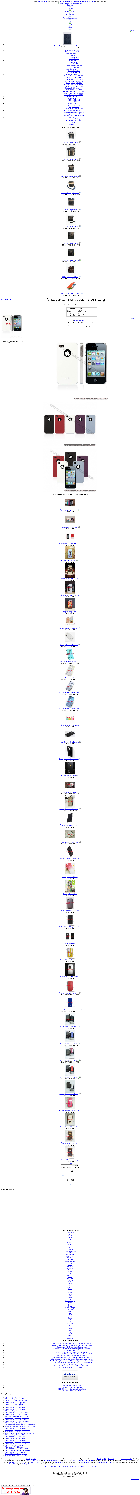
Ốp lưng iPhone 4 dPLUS (70, 877)
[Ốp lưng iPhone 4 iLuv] (70, 892)
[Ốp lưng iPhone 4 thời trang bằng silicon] (70, 724)
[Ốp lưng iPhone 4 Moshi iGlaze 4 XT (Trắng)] (12, 338)
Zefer (70, 1335)
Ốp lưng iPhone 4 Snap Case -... (69, 943)
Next (71, 1163)
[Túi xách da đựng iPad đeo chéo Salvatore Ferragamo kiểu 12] (71, 191)
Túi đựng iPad (13, 1462)
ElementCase (70, 1254)
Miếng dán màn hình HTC (74, 114)
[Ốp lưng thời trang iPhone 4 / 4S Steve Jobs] (70, 594)
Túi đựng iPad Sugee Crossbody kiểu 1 (16, 1400)
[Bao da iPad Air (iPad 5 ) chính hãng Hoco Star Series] (67, 44)
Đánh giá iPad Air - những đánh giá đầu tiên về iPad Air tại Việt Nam (72, 1359)
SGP (70, 1313)
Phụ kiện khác (72, 117)
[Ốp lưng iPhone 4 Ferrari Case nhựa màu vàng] (70, 958)
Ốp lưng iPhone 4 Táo (69, 792)
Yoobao (70, 1333)
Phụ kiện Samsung (72, 74)
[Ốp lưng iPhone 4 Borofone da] (70, 857)
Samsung (70, 1309)
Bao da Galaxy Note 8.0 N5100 (73, 93)
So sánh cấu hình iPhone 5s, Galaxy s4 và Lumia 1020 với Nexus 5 (72, 1366)
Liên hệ (93, 1466)
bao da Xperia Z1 (126, 1459)
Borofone (70, 1242)
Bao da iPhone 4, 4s (74, 71)
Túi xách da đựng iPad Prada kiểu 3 (15, 1406)
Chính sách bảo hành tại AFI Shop (72, 1391)
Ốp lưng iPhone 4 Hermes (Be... (69, 1127)
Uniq (70, 1321)
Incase (70, 1277)
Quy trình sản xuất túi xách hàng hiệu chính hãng (72, 1347)
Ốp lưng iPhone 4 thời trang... (70, 725)
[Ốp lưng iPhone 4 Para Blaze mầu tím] (70, 1059)
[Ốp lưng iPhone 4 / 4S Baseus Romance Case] (70, 626)
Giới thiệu (53, 1466)
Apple (70, 1234)
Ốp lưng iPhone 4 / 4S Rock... (69, 645)
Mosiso (70, 1290)
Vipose (70, 1325)
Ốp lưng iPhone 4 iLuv (70, 894)
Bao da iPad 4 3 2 (73, 62)
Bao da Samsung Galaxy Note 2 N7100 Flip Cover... (20, 1426)
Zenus (70, 1337)
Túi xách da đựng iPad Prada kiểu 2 (15, 1402)
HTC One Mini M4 (74, 100)
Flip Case (70, 1258)
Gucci (70, 1265)
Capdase (70, 1244)
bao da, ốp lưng (31, 1459)
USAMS (70, 1323)
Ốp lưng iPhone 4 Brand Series (68, 842)
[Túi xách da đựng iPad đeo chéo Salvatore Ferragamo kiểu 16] (71, 141)
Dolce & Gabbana (70, 1251)
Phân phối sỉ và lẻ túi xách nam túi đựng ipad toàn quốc (77, 1)
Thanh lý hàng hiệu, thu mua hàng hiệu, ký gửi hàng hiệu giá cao (72, 1343)
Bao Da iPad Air (74, 67)
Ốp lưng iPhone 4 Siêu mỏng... (69, 809)
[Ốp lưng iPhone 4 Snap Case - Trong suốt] (70, 942)
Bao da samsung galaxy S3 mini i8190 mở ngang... (20, 1433)
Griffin (70, 1263)
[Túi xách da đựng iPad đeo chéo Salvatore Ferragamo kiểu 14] (71, 174)
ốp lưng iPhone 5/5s (28, 1464)
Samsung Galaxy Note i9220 (74, 86)
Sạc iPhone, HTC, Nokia (73, 120)
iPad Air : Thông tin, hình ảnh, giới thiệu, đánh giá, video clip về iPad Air (72, 1361)
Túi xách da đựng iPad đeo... (70, 142)
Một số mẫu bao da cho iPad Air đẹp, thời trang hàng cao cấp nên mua (72, 1362)
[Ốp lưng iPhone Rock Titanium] (70, 909)
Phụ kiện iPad (72, 60)
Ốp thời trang (70, 1232)
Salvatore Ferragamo (70, 1308)
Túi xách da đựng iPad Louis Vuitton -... (17, 1419)
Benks (70, 1241)
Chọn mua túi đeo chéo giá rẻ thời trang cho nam (72, 1355)
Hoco (70, 1271)
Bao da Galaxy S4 (32, 1460)
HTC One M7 (74, 102)
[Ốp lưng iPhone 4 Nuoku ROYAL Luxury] (70, 542)
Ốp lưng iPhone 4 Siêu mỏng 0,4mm (16, 1454)
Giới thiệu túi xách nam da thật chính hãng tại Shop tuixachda (71, 1349)
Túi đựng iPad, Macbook (72, 50)
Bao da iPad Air (85, 1462)
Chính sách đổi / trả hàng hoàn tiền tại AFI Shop (71, 1389)
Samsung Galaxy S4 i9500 (74, 77)
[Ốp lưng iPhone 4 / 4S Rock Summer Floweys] (70, 643)
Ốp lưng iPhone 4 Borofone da (69, 858)
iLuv (70, 1273)
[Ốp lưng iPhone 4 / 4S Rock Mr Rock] (70, 707)
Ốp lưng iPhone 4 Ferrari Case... (69, 960)
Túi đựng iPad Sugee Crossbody (14, 1445)
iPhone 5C (74, 55)
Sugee (70, 1316)
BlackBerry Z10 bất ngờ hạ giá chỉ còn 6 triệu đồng (71, 1352)
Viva (70, 1326)
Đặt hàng (135, 318)
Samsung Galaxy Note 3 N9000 (74, 76)
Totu (70, 1320)
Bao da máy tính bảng (72, 88)
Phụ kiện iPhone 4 (71, 69)
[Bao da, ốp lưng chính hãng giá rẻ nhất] (70, 3)
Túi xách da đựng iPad (72, 52)
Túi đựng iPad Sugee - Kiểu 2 (14, 1404)
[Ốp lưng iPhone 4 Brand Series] (70, 840)
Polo (70, 1299)
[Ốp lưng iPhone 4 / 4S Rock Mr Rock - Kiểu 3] (70, 676)
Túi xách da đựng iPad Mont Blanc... (16, 1399)
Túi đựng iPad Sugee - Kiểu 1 (14, 1397)
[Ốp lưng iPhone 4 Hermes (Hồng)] (70, 1109)
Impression (70, 1275)
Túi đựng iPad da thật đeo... (70, 277)
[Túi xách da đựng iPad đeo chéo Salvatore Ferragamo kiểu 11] (71, 208)
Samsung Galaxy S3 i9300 (74, 83)
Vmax (70, 1328)
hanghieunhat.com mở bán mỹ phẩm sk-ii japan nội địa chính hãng (72, 1345)
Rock (70, 1306)
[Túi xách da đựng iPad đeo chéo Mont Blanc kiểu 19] (71, 242)
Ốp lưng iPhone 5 (73, 57)
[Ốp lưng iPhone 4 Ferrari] (70, 774)
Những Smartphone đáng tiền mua (72, 1364)
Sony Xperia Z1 (74, 107)
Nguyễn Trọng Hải (135, 1479)
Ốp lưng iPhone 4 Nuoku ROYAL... (70, 543)
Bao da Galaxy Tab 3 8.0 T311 (73, 95)
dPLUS (70, 1253)
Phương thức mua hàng (76, 1466)
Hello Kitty (70, 1268)
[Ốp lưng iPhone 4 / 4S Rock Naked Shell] (70, 660)
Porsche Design (70, 1301)
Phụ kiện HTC (72, 98)
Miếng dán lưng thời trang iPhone (74, 115)
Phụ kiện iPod (72, 124)
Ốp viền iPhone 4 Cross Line (69, 510)
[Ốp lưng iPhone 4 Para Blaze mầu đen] (70, 1025)
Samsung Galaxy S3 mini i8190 (73, 84)
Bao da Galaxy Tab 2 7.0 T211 (73, 90)
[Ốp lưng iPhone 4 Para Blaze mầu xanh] (70, 1042)
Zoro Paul (70, 1338)
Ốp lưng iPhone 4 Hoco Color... (69, 759)
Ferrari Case (70, 1256)
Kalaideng (70, 1278)
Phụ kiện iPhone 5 (71, 53)
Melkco (70, 1283)
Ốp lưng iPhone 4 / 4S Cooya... (69, 578)
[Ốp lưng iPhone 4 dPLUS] (70, 875)
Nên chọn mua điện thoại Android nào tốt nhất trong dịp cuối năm (72, 1357)
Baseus (70, 1237)
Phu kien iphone (79, 320)
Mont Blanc (70, 1287)
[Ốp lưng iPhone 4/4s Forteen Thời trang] (70, 525)
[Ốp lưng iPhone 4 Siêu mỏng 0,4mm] (70, 807)
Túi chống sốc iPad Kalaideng (14, 1447)
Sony (70, 1314)
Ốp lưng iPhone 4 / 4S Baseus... (69, 628)
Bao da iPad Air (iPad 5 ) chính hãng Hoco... (67, 46)
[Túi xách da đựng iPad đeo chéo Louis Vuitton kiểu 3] (71, 258)
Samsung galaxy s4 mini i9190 (74, 79)
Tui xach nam (42, 1)
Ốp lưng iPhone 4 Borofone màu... (68, 1010)
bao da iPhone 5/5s (10, 1464)
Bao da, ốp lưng (63, 1466)
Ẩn (5, 1482)
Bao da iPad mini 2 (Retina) (73, 65)
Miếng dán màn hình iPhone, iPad (74, 112)
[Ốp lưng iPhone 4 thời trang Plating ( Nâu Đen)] (70, 1142)
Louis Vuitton (70, 1282)
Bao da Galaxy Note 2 (51, 1460)
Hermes (70, 1270)
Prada (70, 1302)
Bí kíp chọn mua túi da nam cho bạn (72, 1350)
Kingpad (70, 1280)
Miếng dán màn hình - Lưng (71, 110)
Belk (70, 1239)
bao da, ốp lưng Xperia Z (105, 1459)
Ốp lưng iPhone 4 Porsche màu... (70, 976)
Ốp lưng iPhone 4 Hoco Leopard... (68, 742)
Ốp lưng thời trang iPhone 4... (70, 595)
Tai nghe (73, 122)
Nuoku (70, 1294)
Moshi (70, 1289)
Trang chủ (45, 1466)
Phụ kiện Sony (72, 103)
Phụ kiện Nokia (72, 96)
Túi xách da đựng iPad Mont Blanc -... (16, 1428)
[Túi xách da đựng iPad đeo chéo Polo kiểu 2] (71, 225)
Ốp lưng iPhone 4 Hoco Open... (69, 825)
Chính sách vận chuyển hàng (72, 1385)
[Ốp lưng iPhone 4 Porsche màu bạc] (70, 975)
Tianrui (70, 1318)
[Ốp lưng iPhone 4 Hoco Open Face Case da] (70, 824)
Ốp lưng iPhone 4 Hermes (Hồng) (69, 1110)
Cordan (70, 1247)
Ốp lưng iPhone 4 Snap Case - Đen (69, 927)
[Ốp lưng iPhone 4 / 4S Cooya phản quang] (70, 577)
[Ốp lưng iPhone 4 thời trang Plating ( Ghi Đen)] (70, 1158)
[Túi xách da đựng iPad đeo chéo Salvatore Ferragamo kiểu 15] (71, 158)
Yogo (70, 1332)
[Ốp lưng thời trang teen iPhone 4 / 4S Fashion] (70, 559)
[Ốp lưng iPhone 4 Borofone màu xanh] (70, 1008)
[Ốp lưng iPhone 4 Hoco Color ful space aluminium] (70, 757)
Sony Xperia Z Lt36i (74, 105)
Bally (70, 1235)
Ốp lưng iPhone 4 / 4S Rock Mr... (69, 678)
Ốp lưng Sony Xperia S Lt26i (74, 108)
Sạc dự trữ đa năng (74, 119)
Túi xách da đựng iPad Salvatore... (15, 1411)
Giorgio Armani (70, 1261)
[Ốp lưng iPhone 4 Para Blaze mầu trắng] (70, 1092)
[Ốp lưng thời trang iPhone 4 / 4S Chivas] (70, 610)
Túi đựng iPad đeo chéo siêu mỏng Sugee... (18, 1450)
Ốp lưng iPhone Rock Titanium (69, 910)
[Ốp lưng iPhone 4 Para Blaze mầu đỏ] (70, 1075)
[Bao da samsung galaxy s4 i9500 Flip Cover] (71, 292)
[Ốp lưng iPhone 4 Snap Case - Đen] (70, 925)
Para (70, 1296)
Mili (70, 1285)
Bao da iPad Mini (74, 64)
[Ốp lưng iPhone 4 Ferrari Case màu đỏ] (70, 992)
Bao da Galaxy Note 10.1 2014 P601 (74, 91)
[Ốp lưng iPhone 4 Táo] (70, 791)
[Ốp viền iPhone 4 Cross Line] (70, 509)
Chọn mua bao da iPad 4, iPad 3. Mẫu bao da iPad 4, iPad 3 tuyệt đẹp (72, 1354)
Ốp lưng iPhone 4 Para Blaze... (69, 1027)
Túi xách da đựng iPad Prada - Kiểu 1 (16, 1436)
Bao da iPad (59, 1462)
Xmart (70, 1330)
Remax (70, 1304)
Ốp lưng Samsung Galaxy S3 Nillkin (16, 1455)
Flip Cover (70, 1259)
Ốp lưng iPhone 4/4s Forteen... (69, 527)
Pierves (70, 1297)
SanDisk (70, 1311)
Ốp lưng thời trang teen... (68, 560)
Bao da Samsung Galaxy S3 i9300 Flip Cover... (19, 1416)
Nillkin (70, 1292)
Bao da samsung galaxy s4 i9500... (70, 293)
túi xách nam (35, 1462)
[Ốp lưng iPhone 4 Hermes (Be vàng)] (70, 1125)
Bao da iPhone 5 (74, 59)
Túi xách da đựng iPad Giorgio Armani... (17, 1418)
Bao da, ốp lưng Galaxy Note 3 (83, 1460)
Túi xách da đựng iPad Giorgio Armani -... (17, 1412)
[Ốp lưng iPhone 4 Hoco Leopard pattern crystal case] (70, 740)
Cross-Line (70, 1249)
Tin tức (87, 1466)
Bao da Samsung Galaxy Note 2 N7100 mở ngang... (20, 1424)
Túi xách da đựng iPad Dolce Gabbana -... (17, 1421)
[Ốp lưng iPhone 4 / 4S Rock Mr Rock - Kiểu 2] (70, 691)
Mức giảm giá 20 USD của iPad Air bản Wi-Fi (72, 1367)
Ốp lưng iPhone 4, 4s (73, 72)
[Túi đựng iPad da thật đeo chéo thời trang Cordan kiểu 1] (71, 275)
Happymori (70, 1266)
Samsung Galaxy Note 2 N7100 (74, 81)
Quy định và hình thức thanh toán (72, 1387)
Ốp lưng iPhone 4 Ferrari (68, 775)
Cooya (70, 1246)
